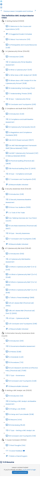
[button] (1, 2)
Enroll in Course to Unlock (20, 472)
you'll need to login (29, 470)
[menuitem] (1, 5)
